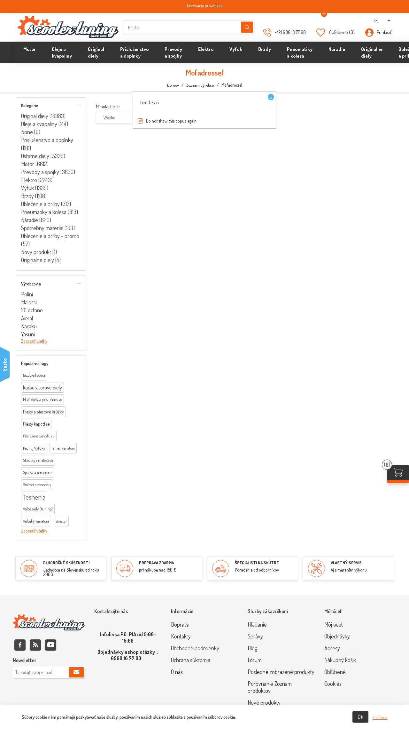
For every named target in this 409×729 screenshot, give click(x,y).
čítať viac (380, 717)
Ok (360, 716)
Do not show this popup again (171, 121)
